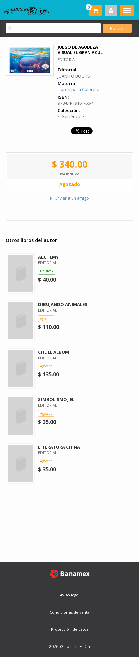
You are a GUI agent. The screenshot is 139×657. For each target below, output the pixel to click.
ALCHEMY (48, 257)
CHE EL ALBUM (53, 352)
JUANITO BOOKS (74, 76)
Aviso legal (69, 594)
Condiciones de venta (69, 612)
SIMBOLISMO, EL (56, 399)
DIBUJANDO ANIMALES (62, 304)
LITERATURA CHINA (59, 447)
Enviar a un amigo (71, 198)
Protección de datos (69, 629)
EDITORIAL (67, 59)
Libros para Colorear (79, 89)
